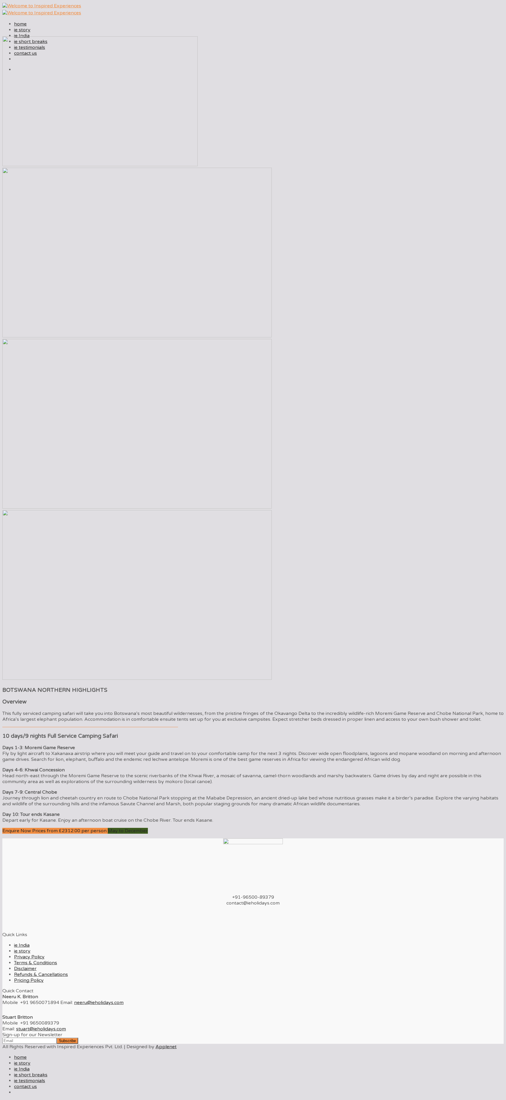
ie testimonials (29, 1081)
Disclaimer (25, 969)
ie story (22, 30)
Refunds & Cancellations (41, 974)
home (20, 24)
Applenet (166, 1047)
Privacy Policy (29, 957)
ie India (22, 36)
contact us (25, 1086)
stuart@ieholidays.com (41, 1029)
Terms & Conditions (35, 963)
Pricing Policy (29, 980)
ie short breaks (30, 1075)
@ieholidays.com (99, 1002)
